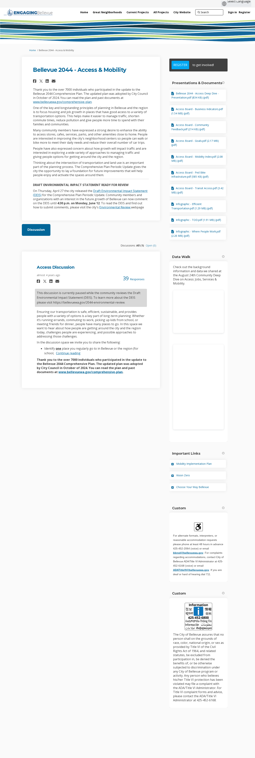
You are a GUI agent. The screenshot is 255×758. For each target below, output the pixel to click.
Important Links (186, 453)
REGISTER (180, 65)
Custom (179, 508)
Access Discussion (55, 267)
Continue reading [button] (68, 353)
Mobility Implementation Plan (194, 463)
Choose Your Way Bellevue (192, 487)
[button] (35, 81)
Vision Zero (183, 475)
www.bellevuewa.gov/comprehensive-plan (62, 102)
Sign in (232, 12)
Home (32, 50)
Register (244, 12)
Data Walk (181, 257)
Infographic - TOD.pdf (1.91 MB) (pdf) (198, 220)
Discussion (36, 230)
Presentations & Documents (197, 83)
